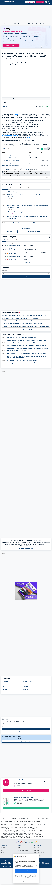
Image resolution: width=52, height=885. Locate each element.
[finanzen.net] (9, 1)
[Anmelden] (49, 2)
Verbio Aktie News (13, 837)
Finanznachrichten (19, 817)
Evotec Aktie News (5, 830)
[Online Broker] (9, 3)
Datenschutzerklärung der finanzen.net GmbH (26, 879)
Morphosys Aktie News (15, 830)
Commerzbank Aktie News (16, 824)
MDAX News (32, 817)
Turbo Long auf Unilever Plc (9, 157)
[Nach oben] (48, 883)
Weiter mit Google (26, 870)
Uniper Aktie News (44, 828)
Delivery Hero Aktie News (17, 834)
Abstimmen (26, 729)
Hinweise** (27, 169)
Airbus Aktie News (5, 827)
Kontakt (3, 847)
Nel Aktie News (23, 833)
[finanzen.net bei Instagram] (15, 842)
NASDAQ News (13, 818)
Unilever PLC (6, 106)
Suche (26, 276)
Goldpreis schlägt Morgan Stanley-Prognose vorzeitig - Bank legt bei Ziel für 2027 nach (24, 315)
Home (2, 23)
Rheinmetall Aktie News (22, 820)
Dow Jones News (5, 818)
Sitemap (3, 852)
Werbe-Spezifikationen (23, 850)
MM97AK (47, 168)
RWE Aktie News (24, 826)
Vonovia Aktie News (26, 828)
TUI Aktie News (37, 821)
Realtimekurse (5, 684)
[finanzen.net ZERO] (26, 28)
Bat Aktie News (4, 836)
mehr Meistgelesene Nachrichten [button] (26, 329)
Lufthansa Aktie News (43, 826)
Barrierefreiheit (37, 855)
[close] (36, 856)
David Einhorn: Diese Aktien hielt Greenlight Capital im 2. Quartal (18, 321)
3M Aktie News (22, 837)
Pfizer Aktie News (38, 830)
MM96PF (3, 169)
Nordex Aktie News (16, 828)
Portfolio (4, 692)
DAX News (26, 817)
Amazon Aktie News (14, 821)
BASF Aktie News (42, 820)
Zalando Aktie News (22, 836)
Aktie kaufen (44, 109)
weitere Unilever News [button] (26, 366)
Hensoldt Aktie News (39, 824)
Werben (19, 849)
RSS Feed (9, 231)
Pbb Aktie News (4, 837)
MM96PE (7, 169)
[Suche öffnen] (46, 2)
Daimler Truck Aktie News (33, 833)
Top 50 (3, 686)
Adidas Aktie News (14, 833)
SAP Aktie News (24, 823)
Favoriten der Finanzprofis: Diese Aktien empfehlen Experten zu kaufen (20, 318)
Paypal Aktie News (15, 826)
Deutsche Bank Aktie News (35, 823)
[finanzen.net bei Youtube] (21, 842)
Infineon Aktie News (5, 826)
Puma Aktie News (5, 833)
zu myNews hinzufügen (34, 231)
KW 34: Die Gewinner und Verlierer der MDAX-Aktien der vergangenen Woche (22, 323)
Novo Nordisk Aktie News (27, 830)
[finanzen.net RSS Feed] (36, 842)
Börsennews (4, 817)
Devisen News (21, 818)
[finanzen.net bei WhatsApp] (33, 842)
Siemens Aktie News (34, 831)
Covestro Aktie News (24, 831)
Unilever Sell (12, 259)
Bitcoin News (4, 820)
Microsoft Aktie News (15, 823)
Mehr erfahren (10, 45)
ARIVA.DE (5, 866)
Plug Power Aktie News (28, 824)
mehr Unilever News (26, 228)
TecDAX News (40, 817)
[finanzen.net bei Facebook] (18, 842)
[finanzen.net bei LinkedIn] (27, 842)
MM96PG (43, 168)
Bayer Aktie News (5, 821)
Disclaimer (36, 850)
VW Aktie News (29, 837)
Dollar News (28, 818)
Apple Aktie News (5, 824)
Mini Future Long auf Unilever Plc (10, 155)
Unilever (16, 114)
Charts (4, 109)
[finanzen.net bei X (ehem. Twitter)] (24, 842)
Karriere (3, 849)
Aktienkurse (5, 681)
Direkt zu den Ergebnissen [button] (26, 732)
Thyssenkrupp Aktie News (35, 827)
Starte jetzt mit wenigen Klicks (10, 135)
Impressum (36, 847)
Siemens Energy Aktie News (26, 821)
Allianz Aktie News (5, 823)
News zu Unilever (22, 23)
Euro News (34, 818)
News (8, 109)
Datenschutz (37, 849)
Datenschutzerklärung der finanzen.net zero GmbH (25, 881)
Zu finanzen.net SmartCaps (26, 548)
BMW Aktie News (13, 836)
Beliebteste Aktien (28, 681)
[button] (30, 2)
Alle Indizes (26, 684)
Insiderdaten (5, 689)
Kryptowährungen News (43, 818)
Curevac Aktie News (44, 831)
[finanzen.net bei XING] (30, 842)
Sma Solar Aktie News (6, 834)
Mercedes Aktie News (6, 828)
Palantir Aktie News (14, 831)
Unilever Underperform (13, 249)
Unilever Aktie (13, 23)
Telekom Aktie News (39, 834)
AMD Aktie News (35, 828)
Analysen (13, 109)
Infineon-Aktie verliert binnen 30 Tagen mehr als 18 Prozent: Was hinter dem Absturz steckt (25, 326)
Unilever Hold (12, 253)
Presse (2, 850)
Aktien (7, 23)
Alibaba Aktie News (29, 834)
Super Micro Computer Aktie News (36, 836)
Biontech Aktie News (23, 827)
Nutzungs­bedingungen (39, 852)
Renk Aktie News (33, 826)
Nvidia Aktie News (12, 820)
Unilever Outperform (14, 245)
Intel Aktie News (4, 831)
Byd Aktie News (13, 827)
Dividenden (26, 689)
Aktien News (10, 817)
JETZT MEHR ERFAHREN (26, 808)
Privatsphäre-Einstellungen (40, 854)
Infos (28, 137)
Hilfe (19, 847)
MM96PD (11, 169)
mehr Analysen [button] (26, 262)
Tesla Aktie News (33, 820)
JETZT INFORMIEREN (26, 790)
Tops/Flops (26, 686)
